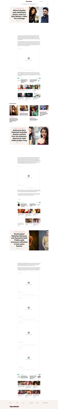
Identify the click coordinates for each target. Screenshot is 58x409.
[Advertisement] (29, 29)
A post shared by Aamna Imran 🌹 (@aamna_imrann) (28, 187)
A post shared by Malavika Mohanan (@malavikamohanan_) (28, 294)
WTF (23, 402)
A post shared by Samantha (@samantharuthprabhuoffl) (29, 344)
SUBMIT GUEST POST (45, 402)
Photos (24, 128)
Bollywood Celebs (21, 8)
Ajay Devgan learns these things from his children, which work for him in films (24, 114)
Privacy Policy (31, 402)
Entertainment (17, 8)
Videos (17, 402)
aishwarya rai (19, 199)
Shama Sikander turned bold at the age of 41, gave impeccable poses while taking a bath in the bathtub (14, 120)
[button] (47, 4)
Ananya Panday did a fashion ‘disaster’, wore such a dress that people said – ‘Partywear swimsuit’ (44, 114)
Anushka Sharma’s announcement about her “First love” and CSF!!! (34, 119)
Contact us (37, 402)
